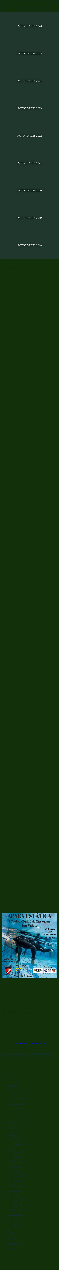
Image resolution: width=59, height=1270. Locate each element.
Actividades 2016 (15, 1200)
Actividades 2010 (15, 1214)
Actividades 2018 (29, 245)
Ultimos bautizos (15, 1086)
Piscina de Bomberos (17, 1139)
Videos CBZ (13, 1229)
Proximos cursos (15, 1113)
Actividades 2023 (29, 108)
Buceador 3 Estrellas (17, 1103)
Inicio (9, 1072)
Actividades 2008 (15, 1219)
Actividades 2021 (29, 163)
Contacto (11, 1248)
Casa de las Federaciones (19, 1144)
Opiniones (11, 1122)
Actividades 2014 (15, 1210)
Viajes (9, 1127)
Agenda (10, 1238)
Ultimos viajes (14, 1131)
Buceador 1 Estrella (16, 1094)
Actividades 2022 (29, 135)
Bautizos (11, 1077)
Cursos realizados (15, 1118)
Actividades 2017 (15, 1195)
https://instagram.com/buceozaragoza (29, 1043)
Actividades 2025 (29, 53)
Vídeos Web (13, 1234)
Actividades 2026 (29, 26)
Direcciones (12, 1135)
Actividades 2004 (15, 1224)
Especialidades (14, 1108)
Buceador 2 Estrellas (17, 1099)
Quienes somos (14, 1243)
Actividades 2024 (29, 80)
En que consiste (14, 1081)
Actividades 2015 (15, 1205)
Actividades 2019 (29, 217)
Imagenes (11, 1148)
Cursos (10, 1090)
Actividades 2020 (29, 190)
